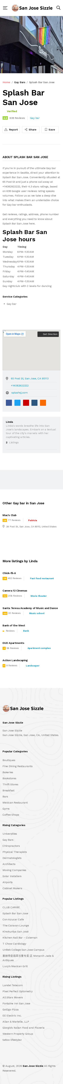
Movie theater (39, 596)
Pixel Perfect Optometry (17, 991)
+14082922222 (20, 385)
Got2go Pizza (11, 1009)
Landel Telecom (13, 985)
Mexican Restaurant (15, 802)
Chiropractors (11, 845)
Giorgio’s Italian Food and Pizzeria (24, 1027)
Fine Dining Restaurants (17, 766)
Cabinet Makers (12, 888)
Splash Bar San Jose (15, 913)
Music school (36, 613)
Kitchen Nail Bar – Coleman (20, 937)
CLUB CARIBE (11, 907)
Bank (26, 630)
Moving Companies (14, 870)
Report (13, 129)
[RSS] (43, 403)
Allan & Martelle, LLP (16, 1021)
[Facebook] (9, 403)
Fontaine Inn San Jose (16, 1003)
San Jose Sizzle (33, 1065)
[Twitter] (17, 403)
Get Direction (49, 334)
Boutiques (9, 760)
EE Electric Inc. (12, 1015)
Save (51, 129)
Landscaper (32, 665)
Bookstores (9, 778)
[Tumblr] (34, 403)
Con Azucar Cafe (13, 919)
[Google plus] (26, 403)
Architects (9, 864)
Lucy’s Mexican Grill (15, 966)
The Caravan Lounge (16, 925)
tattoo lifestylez (12, 1039)
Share (32, 129)
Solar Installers (12, 876)
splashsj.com (19, 392)
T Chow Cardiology (14, 943)
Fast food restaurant (42, 578)
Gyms (6, 808)
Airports (8, 882)
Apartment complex (39, 648)
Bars (5, 796)
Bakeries (8, 772)
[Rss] (32, 1058)
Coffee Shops (11, 814)
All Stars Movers (13, 997)
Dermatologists (12, 858)
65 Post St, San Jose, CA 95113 (30, 378)
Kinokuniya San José (15, 931)
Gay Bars (19, 82)
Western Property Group (18, 1033)
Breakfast (8, 790)
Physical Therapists (15, 851)
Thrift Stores (10, 784)
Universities (10, 833)
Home (6, 82)
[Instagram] (25, 1058)
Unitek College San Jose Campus (23, 949)
